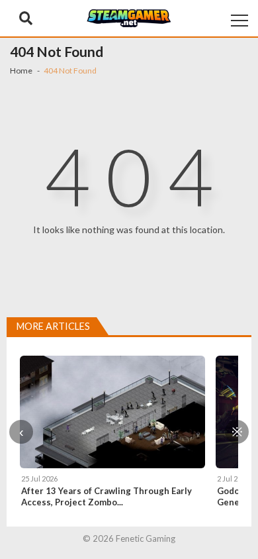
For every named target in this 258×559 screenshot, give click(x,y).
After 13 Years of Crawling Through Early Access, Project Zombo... (106, 496)
